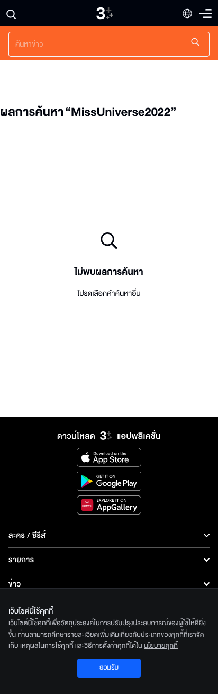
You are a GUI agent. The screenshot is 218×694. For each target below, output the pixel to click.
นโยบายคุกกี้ (161, 646)
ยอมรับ (109, 667)
